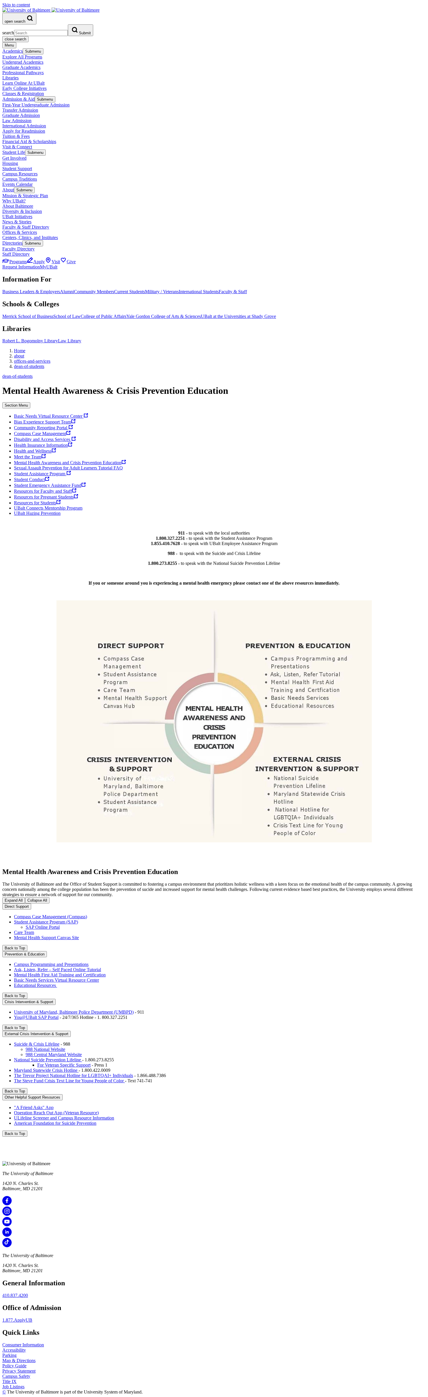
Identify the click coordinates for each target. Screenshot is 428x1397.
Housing (10, 163)
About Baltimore (17, 206)
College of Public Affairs (103, 316)
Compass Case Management (40, 433)
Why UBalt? (14, 200)
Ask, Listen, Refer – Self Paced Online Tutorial (57, 969)
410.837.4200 (15, 1295)
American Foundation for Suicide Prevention (55, 1123)
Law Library (69, 340)
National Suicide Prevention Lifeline (48, 1059)
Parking (9, 1355)
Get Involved (14, 158)
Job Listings (13, 1386)
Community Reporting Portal (41, 427)
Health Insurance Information (41, 445)
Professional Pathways (23, 72)
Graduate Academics (21, 67)
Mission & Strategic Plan (25, 195)
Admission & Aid (18, 99)
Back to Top (15, 948)
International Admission (24, 125)
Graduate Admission (21, 115)
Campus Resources (20, 173)
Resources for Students (35, 502)
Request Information (21, 266)
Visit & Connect (17, 146)
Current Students (129, 291)
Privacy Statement (19, 1370)
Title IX (9, 1381)
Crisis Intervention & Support (29, 1002)
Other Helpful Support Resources (32, 1097)
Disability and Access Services (42, 439)
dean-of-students (29, 366)
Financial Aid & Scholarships (29, 141)
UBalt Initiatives (17, 216)
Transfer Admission (20, 110)
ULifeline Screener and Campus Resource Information (64, 1117)
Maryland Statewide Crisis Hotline (46, 1070)
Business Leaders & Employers (31, 291)
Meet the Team (27, 456)
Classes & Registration (23, 93)
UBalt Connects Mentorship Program (48, 508)
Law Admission (16, 120)
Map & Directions (19, 1360)
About (8, 189)
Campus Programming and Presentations (51, 964)
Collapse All (37, 900)
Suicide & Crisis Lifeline (36, 1044)
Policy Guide (14, 1365)
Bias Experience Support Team (42, 421)
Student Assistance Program (40, 473)
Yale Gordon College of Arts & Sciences (163, 316)
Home (19, 350)
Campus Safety (16, 1376)
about (19, 355)
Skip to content (16, 4)
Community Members (94, 291)
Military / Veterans (162, 291)
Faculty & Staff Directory (25, 227)
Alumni (67, 291)
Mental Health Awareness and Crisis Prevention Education (67, 462)
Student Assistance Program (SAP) (46, 921)
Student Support (17, 168)
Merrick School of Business (27, 316)
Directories (12, 243)
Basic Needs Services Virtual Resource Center (56, 980)
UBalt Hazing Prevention (37, 513)
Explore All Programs (22, 56)
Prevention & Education (25, 954)
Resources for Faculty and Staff (43, 491)
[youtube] (7, 1224)
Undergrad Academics (22, 62)
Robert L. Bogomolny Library (30, 340)
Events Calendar (17, 184)
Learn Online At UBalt (23, 83)
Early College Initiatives (24, 88)
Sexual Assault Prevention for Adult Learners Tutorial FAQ (68, 467)
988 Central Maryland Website (54, 1054)
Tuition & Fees (16, 136)
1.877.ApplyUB (17, 1320)
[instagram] (7, 1214)
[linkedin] (7, 1235)
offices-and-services (32, 361)
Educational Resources (35, 985)
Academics (12, 51)
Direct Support (17, 906)
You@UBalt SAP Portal (36, 1017)
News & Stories (16, 221)
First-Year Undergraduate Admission (36, 104)
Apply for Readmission (23, 131)
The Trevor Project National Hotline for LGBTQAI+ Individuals (73, 1075)
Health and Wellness (33, 451)
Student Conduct (29, 479)
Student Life (13, 152)
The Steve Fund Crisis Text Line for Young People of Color (69, 1080)
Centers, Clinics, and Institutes (30, 237)
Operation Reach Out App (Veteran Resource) (56, 1112)
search (8, 32)
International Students (199, 291)
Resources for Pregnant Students (44, 496)
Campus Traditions (19, 179)
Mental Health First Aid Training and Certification (60, 974)
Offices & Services (19, 232)
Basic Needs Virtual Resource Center (49, 416)
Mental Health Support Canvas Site (46, 937)
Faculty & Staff (233, 291)
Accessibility (14, 1350)
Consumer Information (23, 1344)
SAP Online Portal (43, 927)
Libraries (10, 77)
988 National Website (45, 1049)
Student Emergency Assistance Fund (47, 485)
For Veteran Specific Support (64, 1065)
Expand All (14, 900)
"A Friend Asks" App (34, 1107)
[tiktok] (7, 1245)
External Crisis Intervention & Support (36, 1034)
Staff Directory (16, 254)
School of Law (67, 316)
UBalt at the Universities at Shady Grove (238, 316)
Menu (9, 45)
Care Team (24, 932)
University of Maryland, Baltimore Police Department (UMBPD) (74, 1012)
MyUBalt (48, 266)
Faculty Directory (18, 248)
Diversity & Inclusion (22, 211)
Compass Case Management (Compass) (50, 916)
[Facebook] (7, 1203)
